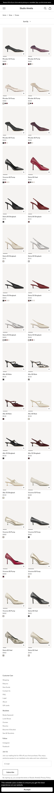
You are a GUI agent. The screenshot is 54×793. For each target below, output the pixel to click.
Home (4, 15)
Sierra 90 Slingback (9, 217)
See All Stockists (8, 733)
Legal (4, 698)
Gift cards (6, 705)
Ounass (5, 722)
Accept (27, 789)
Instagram (6, 743)
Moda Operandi (8, 715)
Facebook (6, 746)
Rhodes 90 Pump (34, 98)
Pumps (17, 15)
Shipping (6, 680)
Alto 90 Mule (7, 374)
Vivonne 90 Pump (9, 177)
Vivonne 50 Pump (34, 493)
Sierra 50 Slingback (9, 295)
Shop (10, 15)
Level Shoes (7, 719)
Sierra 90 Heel (33, 177)
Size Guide (6, 687)
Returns (5, 684)
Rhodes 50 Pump (9, 59)
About (5, 702)
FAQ (4, 694)
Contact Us (6, 691)
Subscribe (10, 772)
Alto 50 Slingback (9, 453)
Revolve (5, 726)
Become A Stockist (9, 730)
